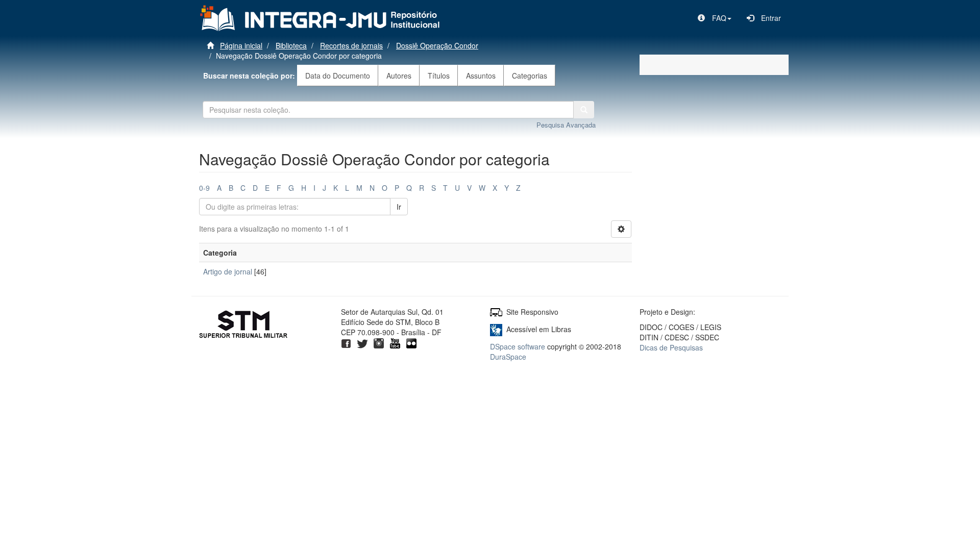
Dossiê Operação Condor (437, 45)
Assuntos (481, 75)
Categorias (529, 75)
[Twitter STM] (362, 342)
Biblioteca (291, 45)
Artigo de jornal (227, 271)
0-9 (204, 188)
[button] (714, 18)
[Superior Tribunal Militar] (243, 325)
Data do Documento (337, 75)
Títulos (439, 75)
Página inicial (241, 45)
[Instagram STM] (379, 342)
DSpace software (517, 346)
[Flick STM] (411, 342)
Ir (399, 207)
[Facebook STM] (346, 342)
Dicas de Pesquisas (671, 347)
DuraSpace (508, 357)
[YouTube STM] (395, 342)
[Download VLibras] (496, 329)
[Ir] (584, 109)
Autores (398, 75)
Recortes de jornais (351, 45)
